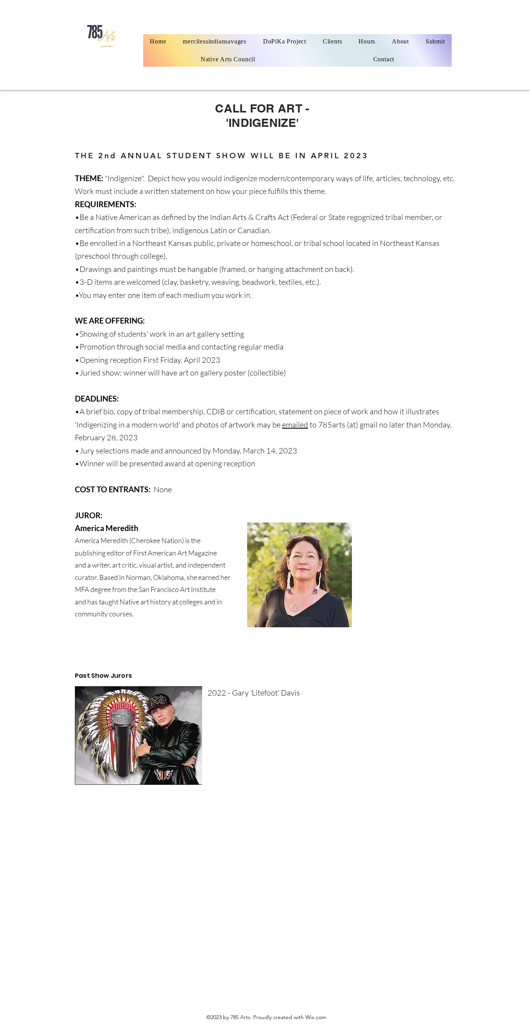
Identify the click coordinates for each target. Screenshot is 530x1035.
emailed (295, 424)
